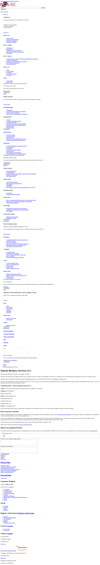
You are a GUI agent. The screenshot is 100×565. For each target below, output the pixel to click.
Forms (5, 345)
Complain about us (8, 490)
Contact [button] (10, 533)
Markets (5, 165)
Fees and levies (9, 137)
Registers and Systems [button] (26, 513)
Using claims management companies (15, 257)
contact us (11, 487)
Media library (9, 319)
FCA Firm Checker (10, 241)
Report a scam (9, 276)
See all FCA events (10, 325)
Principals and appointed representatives (15, 140)
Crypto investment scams (12, 263)
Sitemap (5, 500)
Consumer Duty (10, 147)
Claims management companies (13, 121)
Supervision (9, 53)
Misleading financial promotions (13, 274)
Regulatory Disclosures (11, 175)
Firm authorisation (8, 107)
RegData (6, 521)
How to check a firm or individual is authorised (17, 243)
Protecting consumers (11, 42)
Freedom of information (9, 496)
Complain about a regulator (12, 253)
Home (5, 364)
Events (5, 322)
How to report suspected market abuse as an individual (19, 201)
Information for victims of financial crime (15, 245)
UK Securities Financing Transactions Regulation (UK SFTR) (20, 187)
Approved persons (10, 135)
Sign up (5, 300)
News (5, 289)
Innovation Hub (10, 126)
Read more (6, 286)
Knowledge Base (10, 172)
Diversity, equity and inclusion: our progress (16, 61)
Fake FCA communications (12, 264)
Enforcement (9, 49)
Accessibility (6, 489)
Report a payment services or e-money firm (16, 275)
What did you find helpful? (7, 446)
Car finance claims (10, 252)
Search (2, 7)
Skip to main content (5, 1)
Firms (5, 93)
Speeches (8, 310)
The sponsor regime (11, 176)
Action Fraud (4, 478)
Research (6, 342)
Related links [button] (5, 462)
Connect (5, 520)
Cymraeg (6, 494)
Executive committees (11, 74)
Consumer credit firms (11, 122)
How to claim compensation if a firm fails (16, 254)
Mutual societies (10, 127)
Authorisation (9, 48)
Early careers (9, 82)
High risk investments (11, 242)
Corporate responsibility (11, 60)
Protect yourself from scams (12, 268)
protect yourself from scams (25, 424)
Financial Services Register (64, 414)
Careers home (9, 81)
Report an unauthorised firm (7, 472)
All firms (8, 119)
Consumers (6, 221)
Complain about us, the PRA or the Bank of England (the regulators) (22, 59)
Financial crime (10, 151)
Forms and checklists (11, 171)
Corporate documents (9, 334)
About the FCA (10, 38)
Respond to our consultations (10, 360)
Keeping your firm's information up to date (16, 139)
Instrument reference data (12, 217)
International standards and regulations (15, 52)
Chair (7, 70)
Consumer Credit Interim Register (8, 467)
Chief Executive (10, 71)
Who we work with (10, 64)
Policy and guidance (8, 331)
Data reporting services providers (14, 183)
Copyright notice (7, 492)
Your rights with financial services (14, 246)
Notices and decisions (9, 336)
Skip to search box (14, 1)
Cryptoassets (9, 148)
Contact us (6, 32)
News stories (9, 307)
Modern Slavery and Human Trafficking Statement (15, 497)
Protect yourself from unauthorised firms (10, 469)
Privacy (5, 498)
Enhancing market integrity (12, 39)
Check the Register (5, 465)
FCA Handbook (7, 519)
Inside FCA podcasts (11, 318)
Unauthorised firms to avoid (7, 468)
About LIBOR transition (12, 182)
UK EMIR (8, 186)
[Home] (8, 6)
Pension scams (9, 267)
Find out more (7, 104)
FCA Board (9, 75)
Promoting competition (11, 41)
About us (6, 14)
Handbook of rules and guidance (14, 50)
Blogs (7, 306)
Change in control (10, 136)
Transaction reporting (11, 218)
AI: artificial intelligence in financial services (16, 146)
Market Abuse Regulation (12, 202)
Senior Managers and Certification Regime (16, 153)
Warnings (8, 312)
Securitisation (9, 184)
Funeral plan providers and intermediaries (16, 125)
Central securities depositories (13, 194)
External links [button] (6, 475)
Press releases (9, 308)
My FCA (6, 516)
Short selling (9, 211)
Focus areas (6, 143)
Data (5, 339)
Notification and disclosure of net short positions (17, 209)
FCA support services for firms (13, 150)
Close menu (6, 92)
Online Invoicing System (9, 522)
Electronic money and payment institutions (16, 123)
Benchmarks (9, 193)
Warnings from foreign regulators (8, 470)
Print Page (3, 455)
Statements (8, 311)
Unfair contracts (10, 278)
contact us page (93, 430)
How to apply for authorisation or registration (16, 114)
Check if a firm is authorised (12, 112)
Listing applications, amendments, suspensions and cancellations (21, 173)
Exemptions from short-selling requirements (16, 208)
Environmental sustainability (13, 62)
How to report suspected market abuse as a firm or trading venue (21, 200)
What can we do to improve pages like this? (11, 438)
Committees (9, 72)
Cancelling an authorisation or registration (16, 111)
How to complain (10, 256)
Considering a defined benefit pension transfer (17, 240)
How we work (7, 91)
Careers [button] (10, 526)
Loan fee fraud (9, 265)
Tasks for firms (7, 132)
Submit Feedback (5, 454)
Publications (6, 328)
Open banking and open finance (13, 152)
